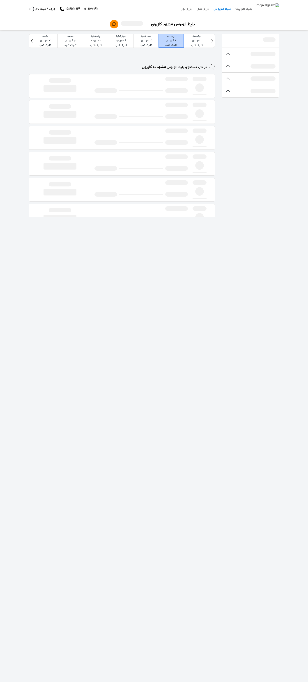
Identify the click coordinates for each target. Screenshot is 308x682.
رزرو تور (186, 9)
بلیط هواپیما (243, 9)
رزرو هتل (203, 9)
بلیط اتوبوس (222, 9)
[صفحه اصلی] (268, 9)
